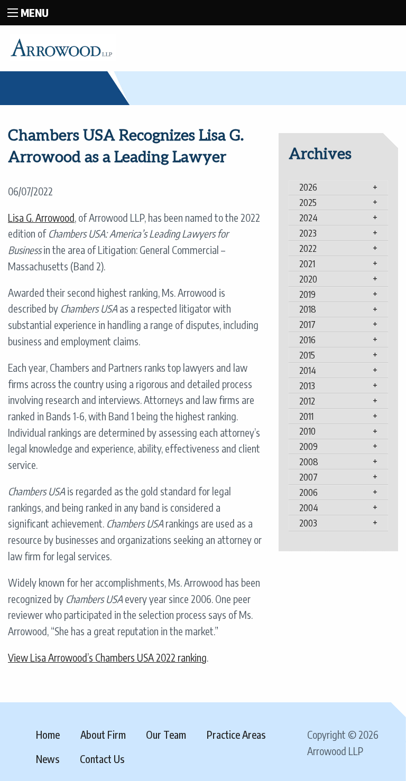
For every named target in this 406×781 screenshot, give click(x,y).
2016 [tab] (307, 339)
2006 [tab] (308, 492)
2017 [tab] (307, 324)
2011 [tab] (306, 416)
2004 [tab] (308, 507)
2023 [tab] (308, 233)
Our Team (166, 734)
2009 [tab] (308, 446)
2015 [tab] (307, 355)
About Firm (103, 734)
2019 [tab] (307, 294)
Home (48, 734)
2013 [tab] (307, 385)
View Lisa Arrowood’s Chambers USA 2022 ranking (107, 657)
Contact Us (102, 758)
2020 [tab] (308, 279)
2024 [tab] (308, 217)
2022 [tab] (308, 248)
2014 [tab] (307, 370)
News (47, 758)
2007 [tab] (308, 477)
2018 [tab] (307, 309)
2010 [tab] (307, 431)
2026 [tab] (308, 187)
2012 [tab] (307, 401)
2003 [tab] (308, 523)
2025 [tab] (308, 202)
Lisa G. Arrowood (41, 217)
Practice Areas (236, 734)
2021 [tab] (307, 263)
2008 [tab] (308, 461)
